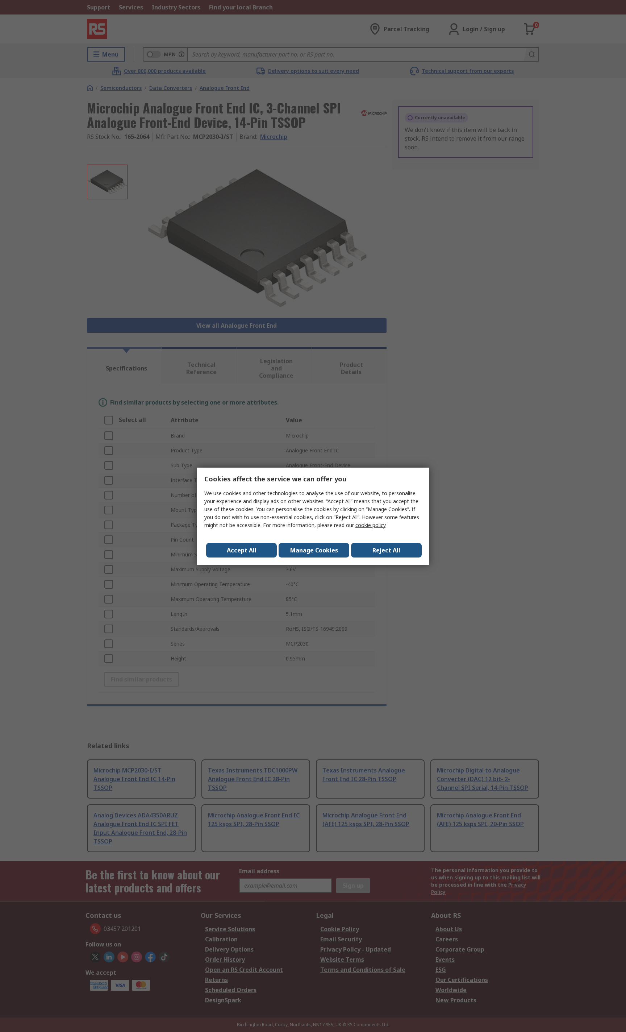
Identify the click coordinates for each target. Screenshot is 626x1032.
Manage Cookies (314, 550)
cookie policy (370, 525)
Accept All (241, 550)
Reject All (386, 550)
